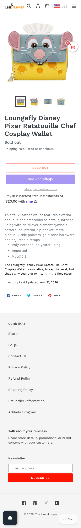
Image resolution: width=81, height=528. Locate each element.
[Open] (10, 518)
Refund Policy (19, 378)
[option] (20, 101)
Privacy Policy (19, 367)
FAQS (12, 345)
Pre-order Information (26, 401)
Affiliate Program (22, 412)
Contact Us (17, 356)
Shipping (11, 149)
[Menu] (73, 6)
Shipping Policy (20, 390)
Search (14, 334)
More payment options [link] (41, 189)
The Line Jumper (46, 514)
